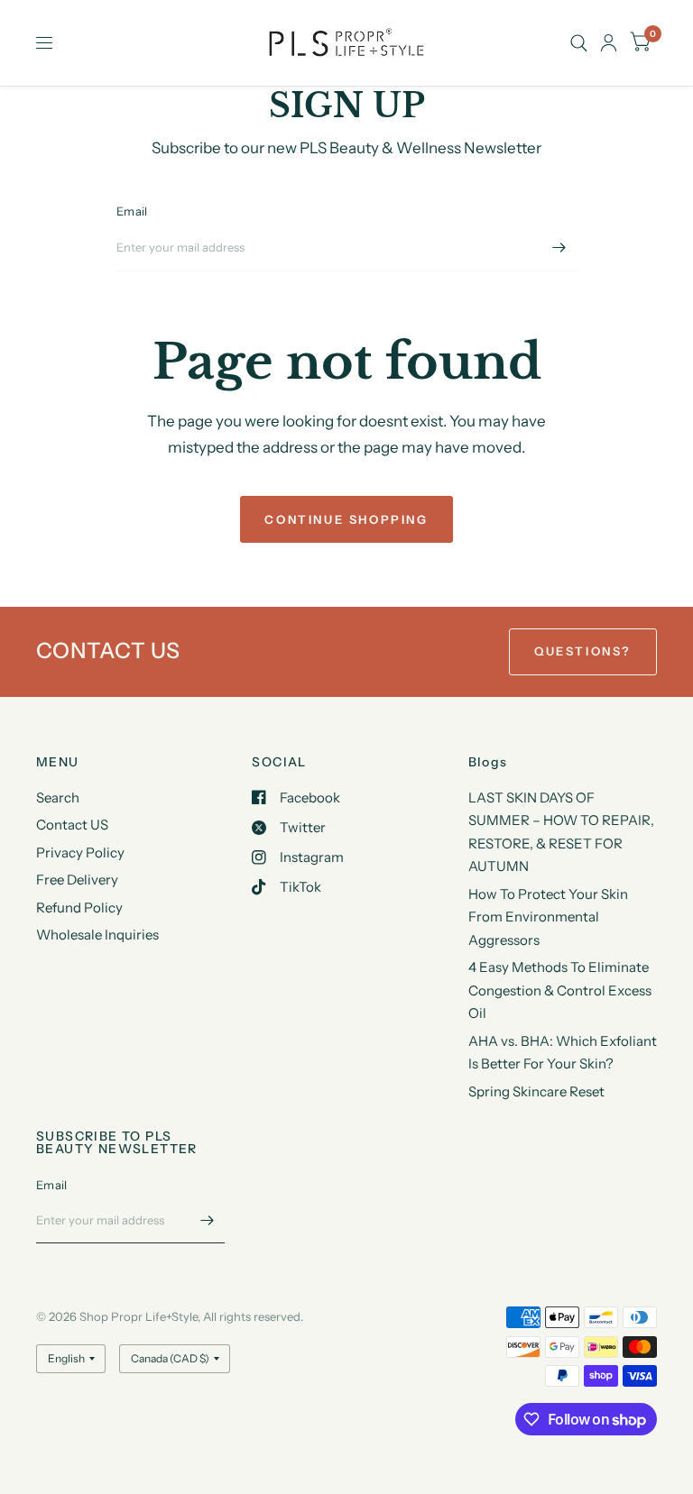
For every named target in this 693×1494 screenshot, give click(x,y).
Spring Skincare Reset (536, 1091)
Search (57, 797)
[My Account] (609, 43)
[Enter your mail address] (559, 248)
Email (131, 211)
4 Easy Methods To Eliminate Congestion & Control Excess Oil (559, 990)
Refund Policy (79, 907)
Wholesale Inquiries (97, 934)
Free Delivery (77, 879)
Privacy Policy (80, 852)
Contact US (72, 824)
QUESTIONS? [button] (583, 651)
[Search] (579, 43)
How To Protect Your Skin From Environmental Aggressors (548, 917)
